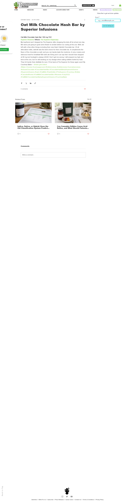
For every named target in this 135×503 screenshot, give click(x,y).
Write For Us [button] (42, 499)
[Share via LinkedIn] (31, 83)
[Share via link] (35, 83)
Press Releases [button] (59, 499)
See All (89, 99)
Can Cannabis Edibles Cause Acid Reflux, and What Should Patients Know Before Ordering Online (72, 127)
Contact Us (78, 499)
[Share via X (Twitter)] (26, 83)
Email (97, 17)
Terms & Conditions (88, 499)
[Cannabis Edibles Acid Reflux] (73, 113)
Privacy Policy (100, 499)
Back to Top (2, 491)
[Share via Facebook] (21, 83)
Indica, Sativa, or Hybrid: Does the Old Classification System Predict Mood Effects (32, 127)
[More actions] (85, 20)
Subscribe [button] (50, 499)
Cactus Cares (69, 499)
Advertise (34, 499)
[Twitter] (67, 496)
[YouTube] (71, 496)
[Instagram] (62, 496)
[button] (88, 5)
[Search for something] (75, 5)
